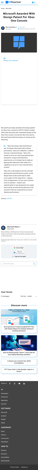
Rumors (3, 435)
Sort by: (23, 296)
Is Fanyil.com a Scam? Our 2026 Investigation (19, 362)
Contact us (24, 467)
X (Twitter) (14, 383)
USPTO (9, 199)
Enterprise (4, 397)
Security (3, 404)
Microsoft (8, 8)
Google (3, 419)
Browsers (4, 454)
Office (3, 423)
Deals (3, 431)
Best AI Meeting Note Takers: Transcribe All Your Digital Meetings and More (19, 354)
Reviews (3, 450)
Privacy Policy (14, 467)
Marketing (4, 400)
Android (3, 416)
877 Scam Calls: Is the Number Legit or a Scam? (19, 371)
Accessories (5, 438)
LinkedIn (24, 383)
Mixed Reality (5, 461)
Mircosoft (4, 412)
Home (2, 8)
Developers (4, 393)
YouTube (19, 383)
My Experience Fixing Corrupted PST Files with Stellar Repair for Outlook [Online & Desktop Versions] (19, 329)
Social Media (5, 457)
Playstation (4, 442)
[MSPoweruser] (13, 2)
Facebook (10, 383)
